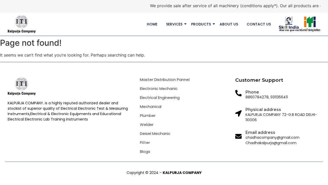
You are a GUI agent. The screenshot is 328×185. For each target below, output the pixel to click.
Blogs (145, 151)
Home (152, 24)
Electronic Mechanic (159, 88)
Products (201, 24)
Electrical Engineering (160, 97)
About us (229, 24)
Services (174, 24)
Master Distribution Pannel (165, 79)
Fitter (145, 142)
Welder (146, 124)
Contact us (259, 24)
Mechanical (150, 106)
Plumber (148, 115)
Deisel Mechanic (155, 133)
